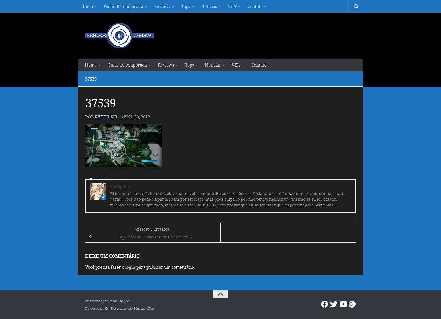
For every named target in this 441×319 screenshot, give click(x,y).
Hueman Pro (144, 308)
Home (87, 6)
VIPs (232, 6)
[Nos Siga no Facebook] (324, 304)
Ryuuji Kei (106, 117)
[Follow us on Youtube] (343, 304)
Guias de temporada (123, 6)
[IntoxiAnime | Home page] (119, 35)
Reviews (162, 6)
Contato (255, 6)
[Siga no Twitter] (333, 304)
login (130, 267)
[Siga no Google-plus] (352, 304)
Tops (185, 6)
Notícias (209, 6)
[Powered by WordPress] (106, 308)
